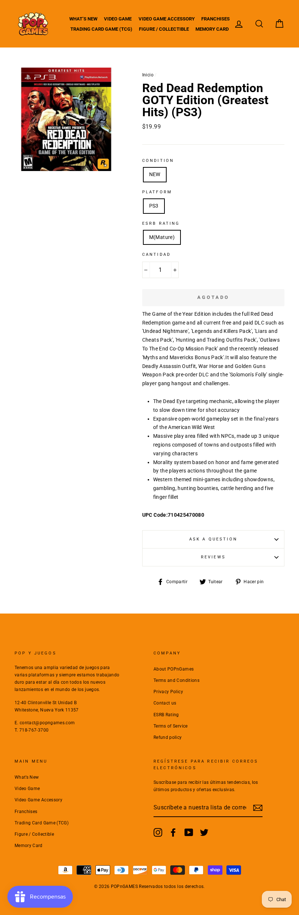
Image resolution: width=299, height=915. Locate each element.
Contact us (165, 703)
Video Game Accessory (167, 19)
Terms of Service (171, 726)
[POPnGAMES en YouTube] (189, 832)
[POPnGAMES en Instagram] (158, 832)
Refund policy (168, 737)
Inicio (148, 74)
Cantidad (156, 254)
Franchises (215, 19)
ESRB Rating (166, 714)
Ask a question (213, 539)
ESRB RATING (161, 223)
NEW (154, 174)
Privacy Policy (168, 691)
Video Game (118, 19)
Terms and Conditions (176, 680)
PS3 (154, 206)
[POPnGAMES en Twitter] (204, 832)
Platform (157, 192)
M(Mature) (162, 237)
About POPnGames (174, 669)
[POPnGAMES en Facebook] (173, 832)
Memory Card (212, 29)
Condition (158, 160)
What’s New (83, 19)
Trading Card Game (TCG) (101, 29)
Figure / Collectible (164, 29)
